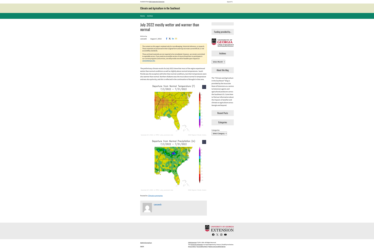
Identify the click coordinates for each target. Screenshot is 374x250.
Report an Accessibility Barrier (217, 246)
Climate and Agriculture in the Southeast (160, 8)
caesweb (157, 204)
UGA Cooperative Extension (156, 1)
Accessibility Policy (202, 246)
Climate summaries (155, 196)
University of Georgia (197, 244)
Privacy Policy (192, 246)
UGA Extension (192, 242)
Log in (142, 246)
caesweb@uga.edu (148, 61)
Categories (216, 130)
